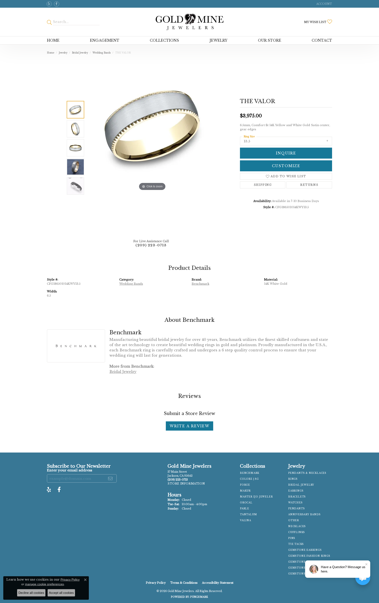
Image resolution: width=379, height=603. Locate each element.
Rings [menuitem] (293, 479)
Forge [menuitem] (245, 484)
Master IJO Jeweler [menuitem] (256, 496)
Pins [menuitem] (291, 538)
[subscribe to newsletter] (110, 478)
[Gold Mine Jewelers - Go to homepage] (189, 22)
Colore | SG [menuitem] (249, 479)
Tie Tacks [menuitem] (296, 544)
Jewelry (218, 40)
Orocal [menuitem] (246, 502)
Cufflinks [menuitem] (296, 532)
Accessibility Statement (217, 582)
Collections (164, 40)
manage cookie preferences (44, 584)
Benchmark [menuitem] (249, 473)
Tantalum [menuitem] (248, 514)
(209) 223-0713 (151, 245)
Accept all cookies (61, 592)
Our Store (269, 40)
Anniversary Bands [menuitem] (304, 514)
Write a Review (189, 426)
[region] (152, 148)
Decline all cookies (31, 592)
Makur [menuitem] (245, 490)
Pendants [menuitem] (296, 508)
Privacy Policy (156, 582)
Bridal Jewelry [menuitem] (301, 484)
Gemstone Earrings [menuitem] (305, 550)
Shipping (263, 184)
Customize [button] (286, 166)
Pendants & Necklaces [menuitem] (307, 473)
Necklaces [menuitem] (297, 526)
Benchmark (200, 283)
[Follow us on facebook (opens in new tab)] (56, 4)
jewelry (63, 52)
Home (53, 40)
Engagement (104, 40)
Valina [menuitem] (245, 520)
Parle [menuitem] (244, 508)
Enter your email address (69, 470)
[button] (323, 4)
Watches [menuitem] (295, 502)
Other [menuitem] (293, 520)
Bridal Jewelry (80, 52)
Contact (322, 40)
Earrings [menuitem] (295, 490)
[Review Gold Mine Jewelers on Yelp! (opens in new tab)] (49, 4)
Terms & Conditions (184, 582)
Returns (309, 184)
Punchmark (199, 597)
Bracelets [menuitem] (297, 496)
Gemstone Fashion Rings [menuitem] (309, 556)
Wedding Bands (102, 52)
